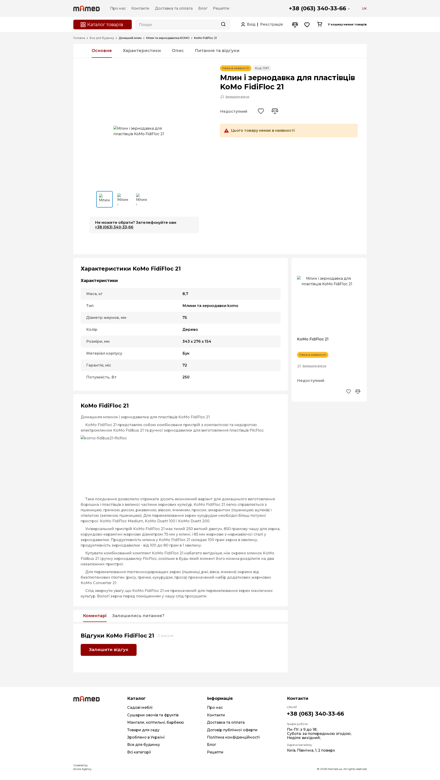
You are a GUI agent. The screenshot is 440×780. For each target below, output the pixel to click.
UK (364, 8)
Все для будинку (102, 38)
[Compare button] (295, 25)
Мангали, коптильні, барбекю (155, 722)
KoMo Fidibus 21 (128, 430)
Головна (79, 38)
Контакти (216, 715)
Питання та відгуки (217, 50)
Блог (211, 744)
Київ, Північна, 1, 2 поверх (311, 750)
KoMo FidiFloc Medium (121, 521)
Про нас (215, 707)
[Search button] (223, 24)
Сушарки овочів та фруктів (153, 715)
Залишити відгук (237, 97)
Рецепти (215, 752)
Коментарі (95, 616)
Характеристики (142, 50)
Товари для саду (143, 730)
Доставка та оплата (226, 722)
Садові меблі (139, 707)
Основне (102, 50)
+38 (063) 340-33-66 (317, 8)
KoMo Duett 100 (160, 521)
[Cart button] (320, 24)
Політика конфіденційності (233, 737)
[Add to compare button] (274, 112)
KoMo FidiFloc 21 (312, 339)
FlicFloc (257, 430)
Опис (178, 50)
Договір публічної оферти (232, 730)
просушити (195, 596)
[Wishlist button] (307, 25)
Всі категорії (139, 752)
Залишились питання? (138, 616)
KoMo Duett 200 (193, 521)
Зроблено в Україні (146, 737)
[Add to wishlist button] (261, 112)
